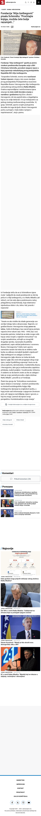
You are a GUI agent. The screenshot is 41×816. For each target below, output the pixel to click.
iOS (32, 410)
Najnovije (7, 548)
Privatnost (20, 792)
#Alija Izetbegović (7, 420)
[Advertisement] (20, 202)
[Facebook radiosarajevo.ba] (12, 803)
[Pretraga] (28, 2)
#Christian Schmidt (7, 424)
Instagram (25, 412)
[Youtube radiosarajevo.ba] (29, 803)
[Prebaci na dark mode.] (25, 2)
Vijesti (4, 9)
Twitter (14, 412)
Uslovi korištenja (20, 796)
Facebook (19, 412)
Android (28, 410)
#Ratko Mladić (20, 420)
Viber (7, 414)
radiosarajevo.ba (26, 809)
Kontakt (20, 788)
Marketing (20, 780)
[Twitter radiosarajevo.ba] (18, 803)
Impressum (21, 784)
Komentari (7, 473)
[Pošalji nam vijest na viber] (23, 803)
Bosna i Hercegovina (13, 9)
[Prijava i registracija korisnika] (31, 2)
